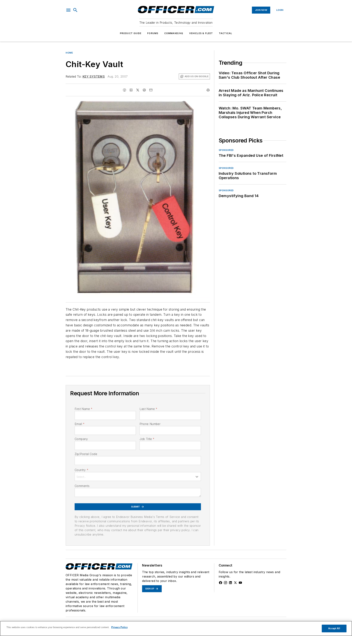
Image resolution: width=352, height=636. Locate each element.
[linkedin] (131, 90)
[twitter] (138, 90)
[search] (75, 10)
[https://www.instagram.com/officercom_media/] (225, 582)
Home (69, 52)
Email (80, 424)
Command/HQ (173, 33)
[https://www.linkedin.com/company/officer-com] (230, 582)
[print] (208, 90)
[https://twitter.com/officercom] (235, 582)
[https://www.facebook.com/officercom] (220, 582)
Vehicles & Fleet (201, 33)
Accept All (334, 628)
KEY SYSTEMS (93, 76)
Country (81, 470)
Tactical (225, 33)
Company (81, 439)
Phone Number (150, 424)
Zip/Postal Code (86, 454)
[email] (151, 90)
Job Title (147, 439)
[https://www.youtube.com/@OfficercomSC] (240, 582)
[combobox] (138, 476)
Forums (152, 33)
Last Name (148, 409)
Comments (82, 486)
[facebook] (124, 90)
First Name (83, 409)
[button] (68, 10)
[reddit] (144, 90)
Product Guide (131, 33)
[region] (176, 628)
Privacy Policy (119, 627)
